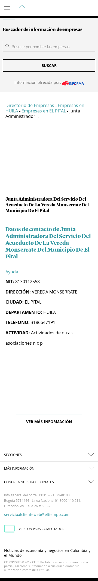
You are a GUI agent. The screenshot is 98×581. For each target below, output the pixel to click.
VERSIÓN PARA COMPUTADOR (41, 529)
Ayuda (11, 272)
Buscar (49, 65)
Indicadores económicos (77, 8)
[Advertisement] (49, 160)
